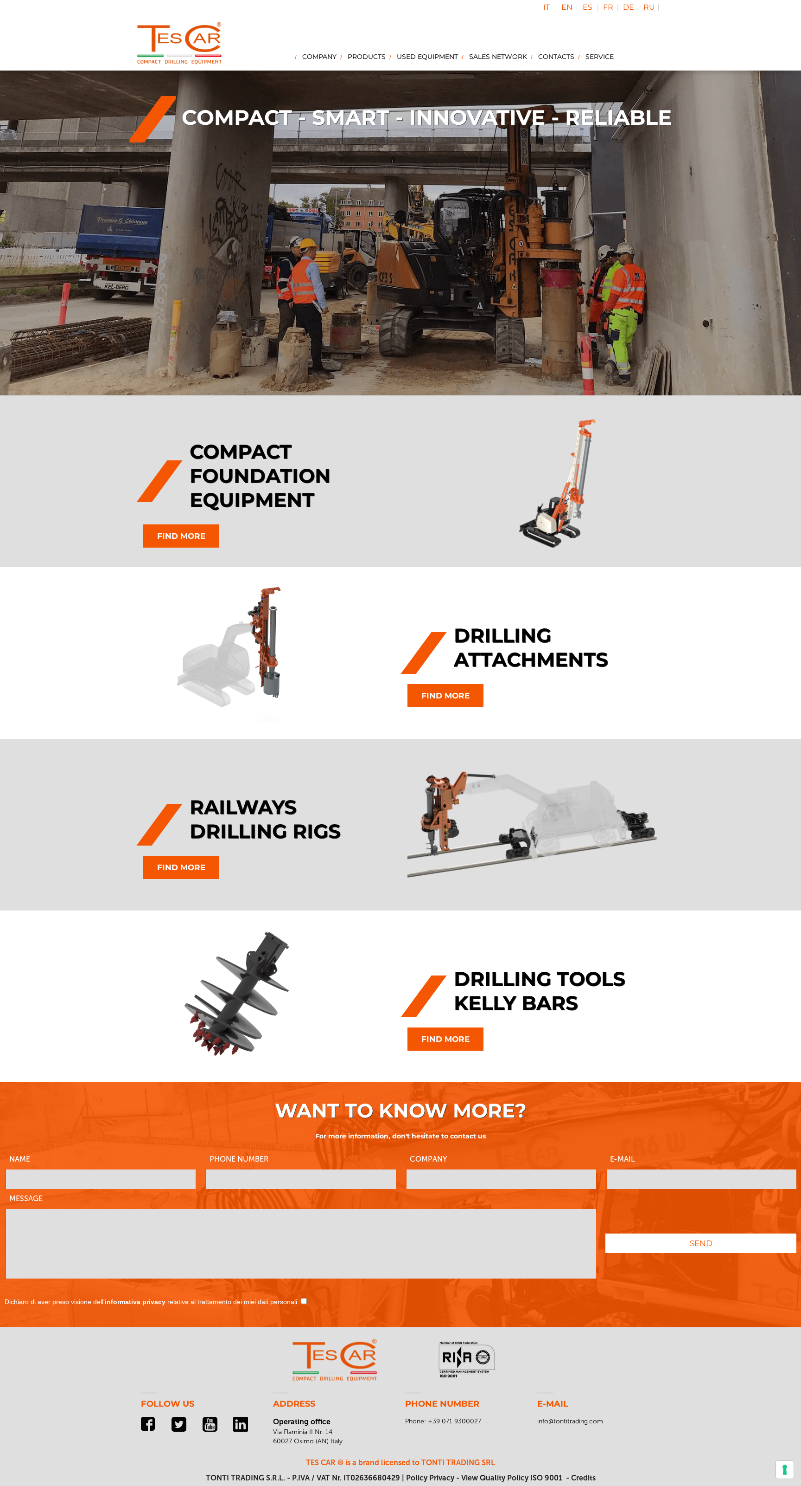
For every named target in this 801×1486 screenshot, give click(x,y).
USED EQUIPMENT (427, 56)
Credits (583, 1477)
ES (587, 7)
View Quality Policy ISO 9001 (511, 1477)
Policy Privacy (430, 1477)
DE (628, 7)
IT (546, 7)
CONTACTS (556, 56)
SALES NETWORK (498, 56)
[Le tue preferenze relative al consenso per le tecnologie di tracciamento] (785, 1470)
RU (649, 7)
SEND (701, 1243)
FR (608, 7)
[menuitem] (317, 57)
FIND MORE (181, 536)
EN (566, 7)
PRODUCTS (367, 56)
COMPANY (319, 56)
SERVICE (599, 56)
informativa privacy (135, 1301)
